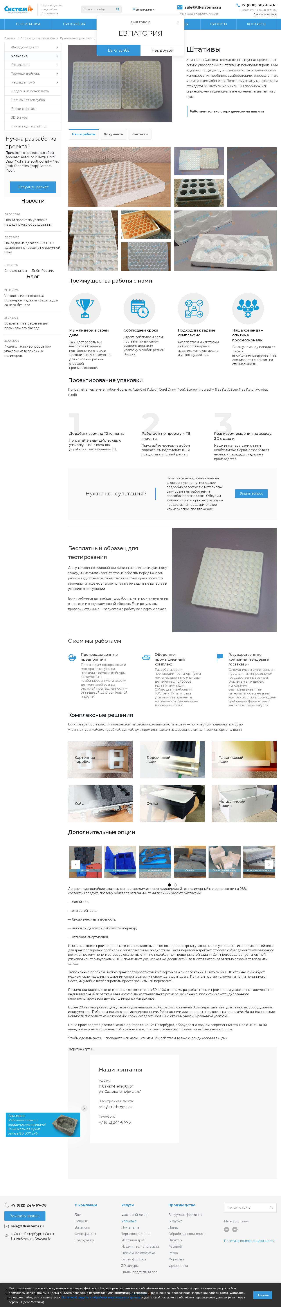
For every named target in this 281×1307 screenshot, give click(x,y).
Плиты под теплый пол (139, 1272)
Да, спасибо (119, 50)
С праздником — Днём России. (29, 271)
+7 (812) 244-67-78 (115, 1122)
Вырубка (175, 1221)
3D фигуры (129, 1266)
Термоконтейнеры (136, 1234)
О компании (86, 1205)
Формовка (176, 1259)
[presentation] (75, 864)
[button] (169, 884)
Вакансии (82, 1227)
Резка (173, 1253)
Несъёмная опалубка (138, 1253)
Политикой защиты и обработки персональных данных (101, 1297)
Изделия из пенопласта (140, 1247)
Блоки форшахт (133, 1259)
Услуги (127, 1205)
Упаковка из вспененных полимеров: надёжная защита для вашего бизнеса (31, 300)
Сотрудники (84, 1240)
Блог (78, 1215)
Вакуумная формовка (185, 1215)
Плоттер (175, 1240)
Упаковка (128, 1221)
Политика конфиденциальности (249, 1241)
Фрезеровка (178, 1266)
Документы (113, 134)
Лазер (173, 1227)
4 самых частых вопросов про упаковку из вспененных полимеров (27, 351)
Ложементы (130, 1227)
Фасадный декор (135, 1215)
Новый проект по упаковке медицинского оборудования (28, 222)
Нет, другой (162, 50)
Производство (181, 1205)
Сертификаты (85, 1234)
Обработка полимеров (186, 1234)
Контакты (139, 134)
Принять (263, 1295)
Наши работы (83, 134)
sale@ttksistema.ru (203, 7)
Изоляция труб (133, 1240)
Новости (81, 1221)
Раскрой (175, 1247)
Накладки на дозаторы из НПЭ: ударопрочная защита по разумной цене (32, 247)
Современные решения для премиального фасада (26, 325)
